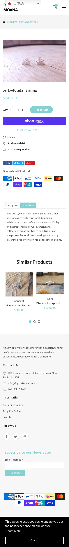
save (31, 163)
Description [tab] (11, 205)
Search (7, 417)
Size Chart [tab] (28, 205)
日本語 (18, 3)
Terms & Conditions (14, 405)
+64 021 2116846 (18, 388)
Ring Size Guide (12, 411)
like (8, 163)
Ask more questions (19, 149)
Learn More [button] (13, 531)
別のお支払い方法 (27, 129)
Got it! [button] (34, 540)
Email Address (14, 459)
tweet (20, 163)
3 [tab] (39, 321)
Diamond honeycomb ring (51, 303)
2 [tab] (34, 321)
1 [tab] (30, 321)
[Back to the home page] (4, 22)
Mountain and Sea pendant (21, 305)
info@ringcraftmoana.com (22, 383)
